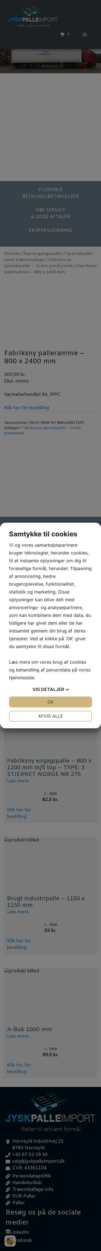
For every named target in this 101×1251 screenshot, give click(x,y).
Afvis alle (50, 716)
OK (50, 702)
